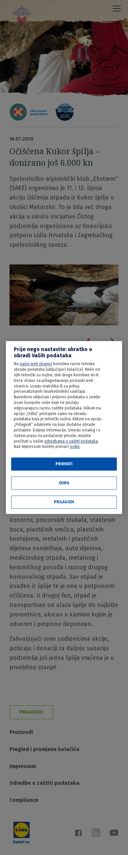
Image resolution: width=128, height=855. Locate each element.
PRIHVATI (64, 464)
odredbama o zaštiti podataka (71, 441)
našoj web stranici (36, 364)
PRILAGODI (64, 502)
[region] (64, 427)
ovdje (75, 447)
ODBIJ (64, 483)
